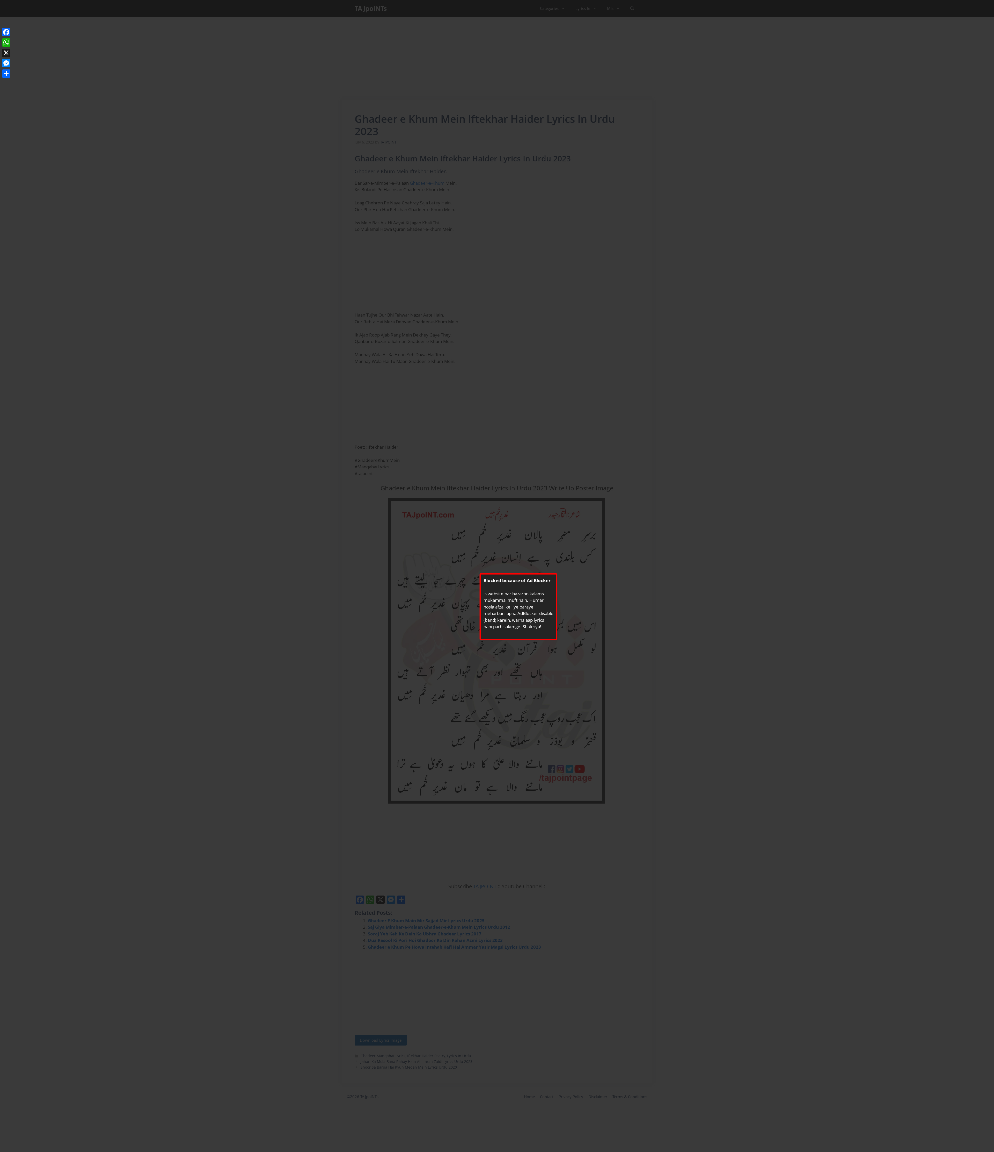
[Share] (6, 73)
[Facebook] (6, 32)
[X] (6, 53)
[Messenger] (6, 63)
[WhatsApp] (6, 42)
